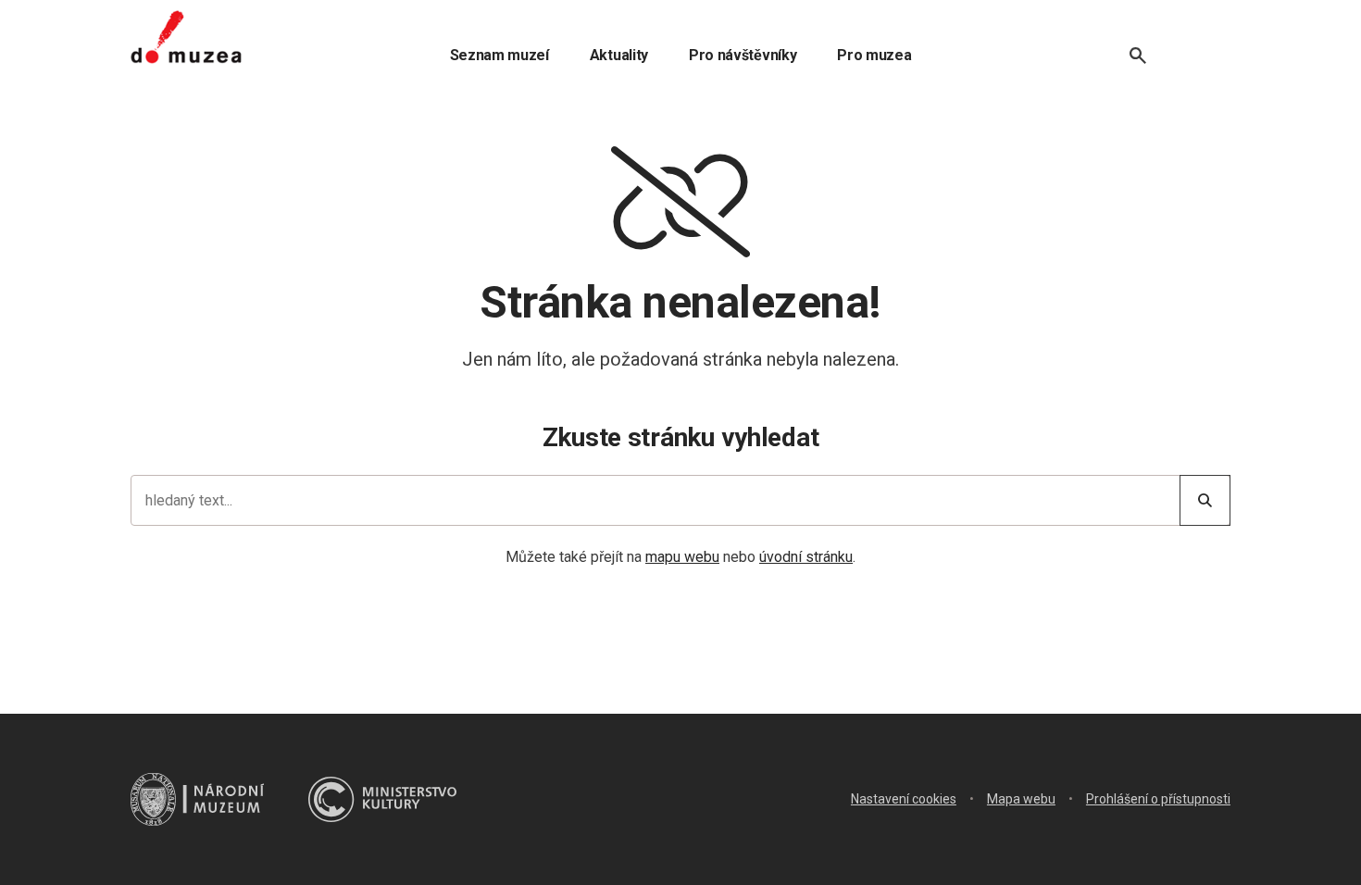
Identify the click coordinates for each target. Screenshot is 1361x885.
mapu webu (682, 557)
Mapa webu (1021, 799)
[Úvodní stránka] (186, 37)
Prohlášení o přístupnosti (1158, 799)
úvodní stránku (806, 557)
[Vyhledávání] (1137, 55)
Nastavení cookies (903, 799)
